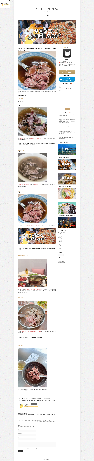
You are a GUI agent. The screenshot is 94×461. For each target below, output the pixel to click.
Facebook (42, 15)
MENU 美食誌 (47, 9)
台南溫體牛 (47, 414)
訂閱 (61, 261)
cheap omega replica (21, 101)
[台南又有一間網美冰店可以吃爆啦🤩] (72, 105)
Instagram (36, 15)
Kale (44, 459)
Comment (19, 441)
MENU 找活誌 (59, 233)
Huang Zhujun (23, 390)
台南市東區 (42, 414)
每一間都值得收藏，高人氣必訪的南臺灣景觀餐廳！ (33, 337)
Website (19, 437)
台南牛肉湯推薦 (51, 414)
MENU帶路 (59, 245)
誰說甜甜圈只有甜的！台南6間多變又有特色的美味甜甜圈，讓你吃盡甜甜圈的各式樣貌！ (37, 249)
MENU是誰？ (55, 15)
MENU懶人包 (59, 247)
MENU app (60, 234)
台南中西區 (27, 414)
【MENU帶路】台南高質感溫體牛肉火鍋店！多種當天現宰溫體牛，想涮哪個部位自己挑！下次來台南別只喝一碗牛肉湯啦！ (37, 144)
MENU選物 (59, 248)
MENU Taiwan (24, 292)
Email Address (20, 433)
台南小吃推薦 (39, 414)
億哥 (21, 414)
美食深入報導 (25, 413)
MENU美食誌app (48, 398)
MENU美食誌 (37, 400)
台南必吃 (45, 414)
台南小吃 (36, 414)
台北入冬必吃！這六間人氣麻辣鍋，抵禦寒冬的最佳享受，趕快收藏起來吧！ (45, 421)
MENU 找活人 (60, 236)
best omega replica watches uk (22, 95)
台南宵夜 (34, 414)
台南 (25, 414)
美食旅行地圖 (60, 240)
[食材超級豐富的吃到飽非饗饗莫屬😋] (67, 95)
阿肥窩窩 (23, 139)
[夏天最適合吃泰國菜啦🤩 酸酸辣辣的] (72, 100)
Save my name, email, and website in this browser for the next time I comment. (30, 448)
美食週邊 (60, 244)
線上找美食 (48, 15)
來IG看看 (67, 109)
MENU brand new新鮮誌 (61, 232)
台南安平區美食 (31, 414)
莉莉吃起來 (23, 186)
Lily (20, 412)
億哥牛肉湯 (23, 414)
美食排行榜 (60, 238)
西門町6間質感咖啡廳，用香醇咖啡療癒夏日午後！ (65, 131)
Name (19, 429)
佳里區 (20, 414)
